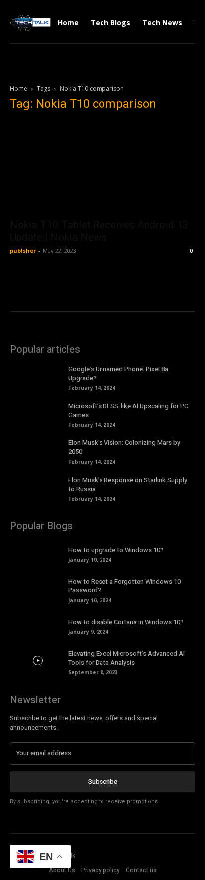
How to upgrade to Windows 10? (116, 550)
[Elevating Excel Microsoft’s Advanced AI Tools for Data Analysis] (38, 660)
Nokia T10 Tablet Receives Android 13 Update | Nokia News (99, 231)
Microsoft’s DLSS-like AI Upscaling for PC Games (128, 410)
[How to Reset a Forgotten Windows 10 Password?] (38, 588)
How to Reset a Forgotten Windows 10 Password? (124, 586)
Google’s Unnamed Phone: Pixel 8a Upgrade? (118, 374)
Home (18, 88)
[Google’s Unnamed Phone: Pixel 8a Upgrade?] (38, 376)
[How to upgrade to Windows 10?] (38, 553)
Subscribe (102, 781)
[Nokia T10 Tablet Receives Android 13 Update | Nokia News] (102, 167)
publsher (23, 250)
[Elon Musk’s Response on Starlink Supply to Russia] (38, 487)
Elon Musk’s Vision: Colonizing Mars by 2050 (124, 447)
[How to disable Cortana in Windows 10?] (38, 626)
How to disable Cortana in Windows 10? (126, 622)
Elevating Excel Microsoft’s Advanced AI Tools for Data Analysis (126, 658)
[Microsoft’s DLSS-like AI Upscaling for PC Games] (38, 413)
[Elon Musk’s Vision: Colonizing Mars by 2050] (38, 450)
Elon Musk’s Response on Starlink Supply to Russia (127, 484)
